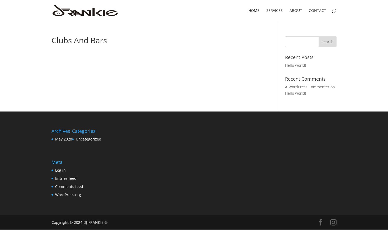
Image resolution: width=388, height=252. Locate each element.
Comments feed (69, 186)
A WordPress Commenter (307, 86)
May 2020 (63, 139)
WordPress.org (68, 194)
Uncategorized (88, 139)
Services (274, 11)
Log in (60, 170)
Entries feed (66, 178)
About (296, 11)
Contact (317, 11)
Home (253, 11)
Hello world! (295, 65)
